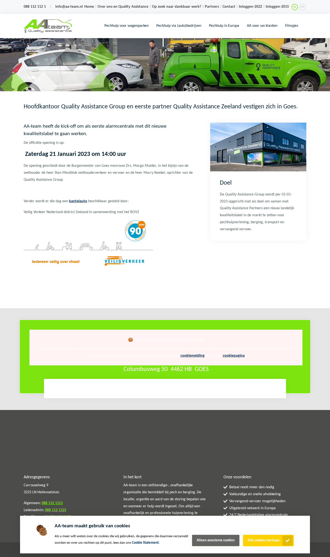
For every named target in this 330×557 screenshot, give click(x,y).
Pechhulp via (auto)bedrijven (178, 26)
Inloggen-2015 (277, 7)
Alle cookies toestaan (264, 540)
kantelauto (78, 201)
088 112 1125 (55, 510)
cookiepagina (234, 356)
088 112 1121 (52, 503)
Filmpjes (291, 26)
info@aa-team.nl (69, 7)
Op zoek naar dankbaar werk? (176, 7)
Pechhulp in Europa (224, 26)
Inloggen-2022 (250, 7)
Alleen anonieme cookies (216, 540)
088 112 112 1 (35, 7)
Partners (212, 7)
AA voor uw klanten (262, 26)
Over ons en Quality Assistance (123, 7)
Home (89, 7)
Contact (228, 7)
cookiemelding (192, 356)
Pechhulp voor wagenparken (126, 26)
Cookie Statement (145, 543)
